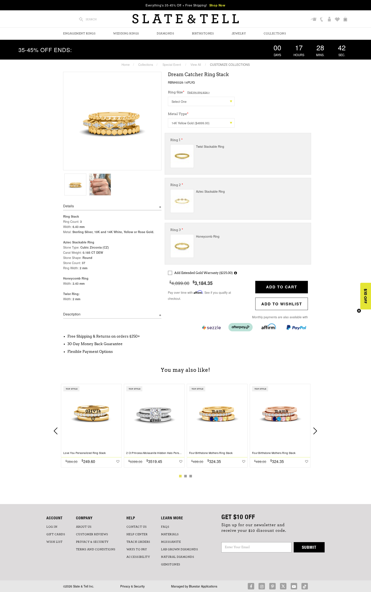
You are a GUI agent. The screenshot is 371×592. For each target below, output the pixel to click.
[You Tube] (294, 586)
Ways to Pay (136, 549)
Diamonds (165, 33)
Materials (170, 534)
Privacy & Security (132, 586)
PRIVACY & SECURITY (92, 541)
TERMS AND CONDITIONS (96, 549)
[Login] (329, 19)
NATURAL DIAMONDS (177, 556)
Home (126, 64)
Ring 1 (176, 140)
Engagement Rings (79, 33)
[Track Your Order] (314, 19)
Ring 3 (176, 230)
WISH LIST (54, 541)
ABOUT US (84, 526)
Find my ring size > (198, 92)
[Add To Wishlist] (117, 461)
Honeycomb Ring (207, 236)
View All (195, 64)
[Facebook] (251, 586)
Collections (275, 33)
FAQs (165, 526)
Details (68, 206)
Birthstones (203, 33)
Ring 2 (176, 185)
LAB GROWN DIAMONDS (179, 549)
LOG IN (51, 526)
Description (72, 314)
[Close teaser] (359, 311)
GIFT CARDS (55, 534)
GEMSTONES (170, 564)
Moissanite (171, 541)
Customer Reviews (92, 534)
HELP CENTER (137, 534)
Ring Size (189, 92)
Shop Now (217, 5)
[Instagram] (261, 586)
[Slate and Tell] (185, 19)
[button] (365, 296)
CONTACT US (136, 526)
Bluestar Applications (203, 586)
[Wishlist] (337, 19)
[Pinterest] (272, 586)
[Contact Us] (321, 19)
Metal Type (178, 114)
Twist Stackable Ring (210, 146)
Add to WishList (281, 304)
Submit (309, 547)
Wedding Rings (126, 33)
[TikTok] (304, 586)
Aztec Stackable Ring (210, 191)
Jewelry (239, 33)
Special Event (172, 64)
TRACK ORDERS (138, 541)
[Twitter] (283, 586)
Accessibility (138, 556)
